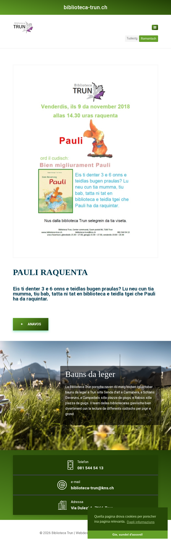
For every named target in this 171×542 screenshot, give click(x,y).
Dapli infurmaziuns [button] (141, 522)
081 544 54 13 (90, 468)
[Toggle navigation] (155, 27)
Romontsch (148, 38)
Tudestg (132, 38)
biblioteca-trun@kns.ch (92, 488)
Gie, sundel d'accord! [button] (127, 534)
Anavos (34, 324)
